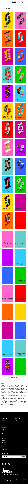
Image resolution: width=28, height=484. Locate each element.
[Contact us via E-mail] (9, 464)
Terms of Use (5, 449)
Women (3, 420)
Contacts (17, 420)
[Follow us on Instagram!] (3, 464)
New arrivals (4, 418)
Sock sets (4, 427)
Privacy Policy (5, 447)
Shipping (4, 442)
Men (3, 422)
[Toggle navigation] (3, 2)
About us (17, 418)
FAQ (3, 436)
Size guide (4, 438)
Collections (4, 429)
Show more (14, 377)
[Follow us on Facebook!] (6, 464)
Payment (4, 440)
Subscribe (23, 456)
